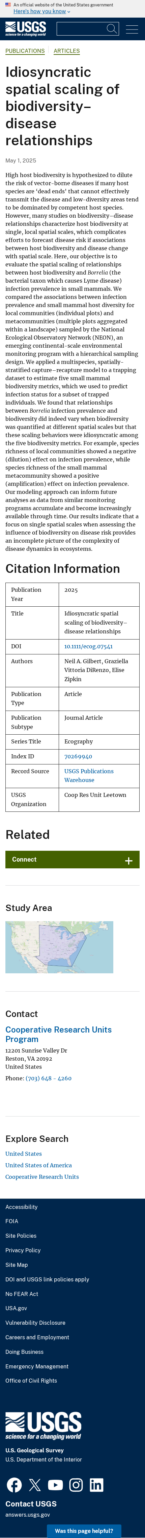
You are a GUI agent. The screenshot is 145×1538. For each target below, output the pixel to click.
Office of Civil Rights (31, 1381)
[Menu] (132, 29)
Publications (25, 51)
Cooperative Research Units (42, 1176)
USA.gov (16, 1308)
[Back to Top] (121, 1513)
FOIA (11, 1221)
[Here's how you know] (72, 9)
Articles (67, 51)
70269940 (78, 756)
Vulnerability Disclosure (35, 1323)
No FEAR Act (21, 1294)
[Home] (25, 34)
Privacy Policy (23, 1251)
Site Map (16, 1265)
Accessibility (21, 1207)
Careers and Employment (37, 1338)
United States (23, 1153)
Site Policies (20, 1236)
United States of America (38, 1165)
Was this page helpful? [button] (84, 1531)
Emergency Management (36, 1367)
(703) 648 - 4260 (48, 1078)
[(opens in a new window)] (14, 1484)
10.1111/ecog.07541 (88, 646)
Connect (24, 859)
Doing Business (24, 1352)
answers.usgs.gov (27, 1515)
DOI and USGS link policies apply (47, 1280)
